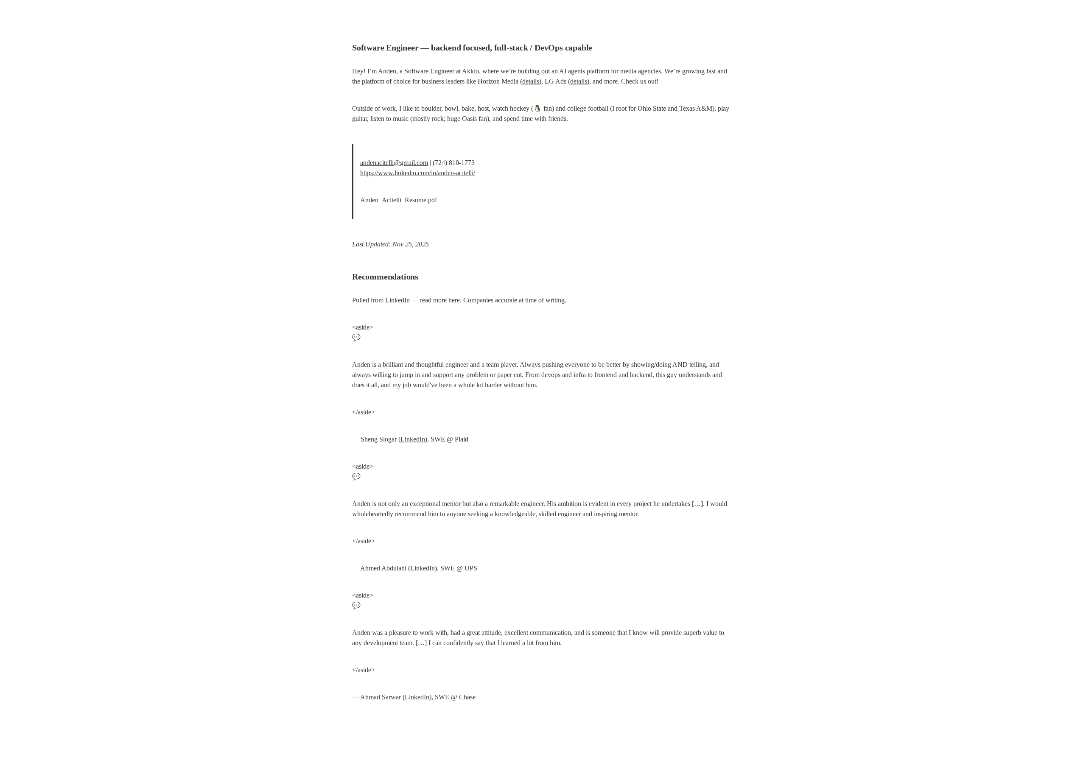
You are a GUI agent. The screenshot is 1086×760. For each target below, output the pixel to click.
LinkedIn (412, 439)
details (530, 81)
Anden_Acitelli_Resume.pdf (398, 200)
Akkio (470, 71)
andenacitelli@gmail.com (394, 162)
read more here (440, 300)
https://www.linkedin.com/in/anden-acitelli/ (417, 172)
